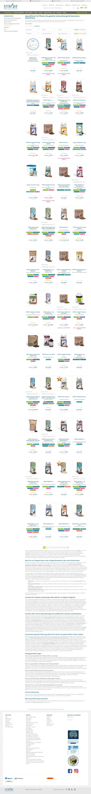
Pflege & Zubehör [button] (19, 12)
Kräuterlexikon (29, 749)
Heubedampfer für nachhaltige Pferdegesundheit (33, 743)
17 (65, 547)
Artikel (68, 5)
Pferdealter (29, 33)
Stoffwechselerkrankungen (47, 665)
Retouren (28, 751)
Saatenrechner (29, 732)
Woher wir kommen (30, 755)
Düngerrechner (29, 731)
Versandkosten (47, 709)
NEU (54, 12)
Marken (84, 5)
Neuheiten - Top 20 (30, 727)
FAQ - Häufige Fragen (31, 717)
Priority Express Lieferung (32, 736)
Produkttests (76, 5)
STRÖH (78, 550)
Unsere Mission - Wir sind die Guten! (35, 760)
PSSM (60, 665)
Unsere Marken (9, 724)
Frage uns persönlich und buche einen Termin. (35, 763)
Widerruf (7, 725)
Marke (43, 29)
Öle (5, 29)
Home (26, 26)
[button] (77, 8)
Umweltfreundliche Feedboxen (12, 18)
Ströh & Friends (50, 724)
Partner (48, 722)
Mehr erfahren (28, 23)
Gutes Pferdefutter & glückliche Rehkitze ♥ (33, 740)
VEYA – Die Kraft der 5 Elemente (33, 759)
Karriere (28, 746)
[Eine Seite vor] (68, 547)
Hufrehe (66, 665)
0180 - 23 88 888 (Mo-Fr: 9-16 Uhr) (14, 1)
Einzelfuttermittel (78, 581)
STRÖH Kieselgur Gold (49, 617)
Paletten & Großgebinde (11, 31)
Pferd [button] (35, 12)
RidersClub (28, 718)
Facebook (49, 717)
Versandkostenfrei (46, 33)
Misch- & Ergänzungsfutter (11, 24)
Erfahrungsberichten (38, 702)
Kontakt (7, 721)
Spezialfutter (7, 25)
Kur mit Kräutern (38, 576)
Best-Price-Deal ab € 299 (32, 722)
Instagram (49, 719)
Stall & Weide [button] (29, 12)
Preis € (60, 29)
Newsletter (8, 722)
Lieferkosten (29, 725)
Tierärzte (28, 721)
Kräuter (6, 27)
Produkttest (28, 728)
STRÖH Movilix (70, 623)
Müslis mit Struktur (80, 574)
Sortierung (28, 29)
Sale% (64, 12)
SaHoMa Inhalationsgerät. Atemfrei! (34, 752)
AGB (6, 717)
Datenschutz (8, 718)
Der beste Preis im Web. (31, 734)
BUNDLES (59, 12)
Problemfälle (60, 5)
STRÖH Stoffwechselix (36, 620)
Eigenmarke (51, 5)
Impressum (8, 719)
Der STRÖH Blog (9, 727)
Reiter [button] (40, 12)
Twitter (48, 718)
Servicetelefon (29, 729)
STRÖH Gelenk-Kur (80, 623)
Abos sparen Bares (30, 753)
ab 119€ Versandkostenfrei (78, 1)
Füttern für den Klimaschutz (32, 748)
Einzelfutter (7, 22)
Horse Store (49, 725)
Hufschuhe (28, 745)
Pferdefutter (31, 26)
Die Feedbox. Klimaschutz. (32, 735)
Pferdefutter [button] (8, 12)
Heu (75, 599)
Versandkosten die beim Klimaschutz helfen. (35, 757)
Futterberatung (29, 724)
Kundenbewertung (62, 33)
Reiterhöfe (28, 719)
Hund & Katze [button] (48, 12)
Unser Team (59, 694)
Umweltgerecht (57, 1)
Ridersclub (44, 5)
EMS (57, 665)
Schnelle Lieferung (36, 1)
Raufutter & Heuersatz (10, 20)
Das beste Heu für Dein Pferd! (33, 738)
